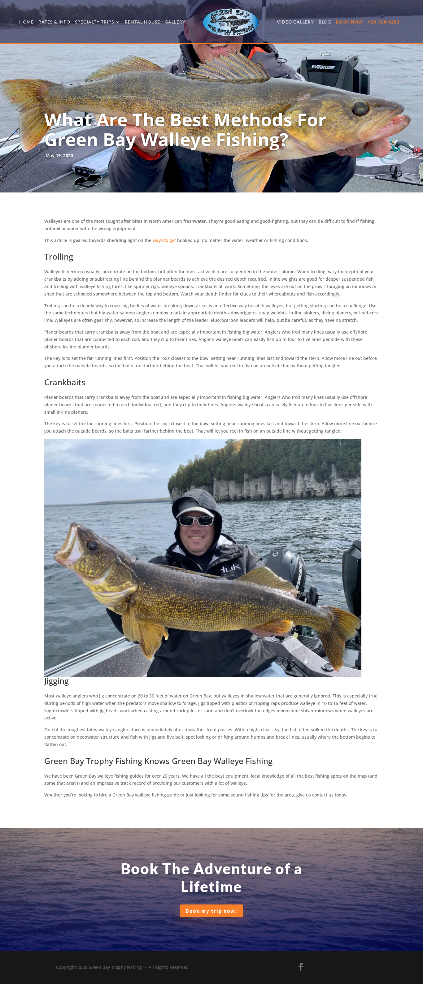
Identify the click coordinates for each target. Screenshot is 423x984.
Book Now (349, 22)
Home (26, 22)
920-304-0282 (383, 22)
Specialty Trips (94, 22)
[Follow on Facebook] (301, 967)
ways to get (165, 240)
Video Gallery (295, 22)
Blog (325, 22)
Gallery (175, 22)
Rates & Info (54, 22)
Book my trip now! (211, 911)
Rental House (142, 22)
